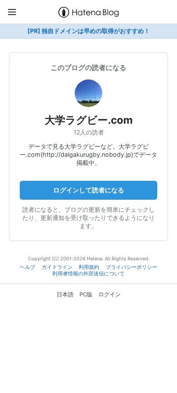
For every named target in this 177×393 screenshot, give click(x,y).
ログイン (109, 294)
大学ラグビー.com (89, 120)
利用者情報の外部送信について (88, 274)
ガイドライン (57, 267)
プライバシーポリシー (131, 267)
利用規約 (89, 267)
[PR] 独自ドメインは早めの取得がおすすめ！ (88, 30)
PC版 (85, 294)
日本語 (65, 294)
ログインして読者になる (88, 190)
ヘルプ (27, 267)
